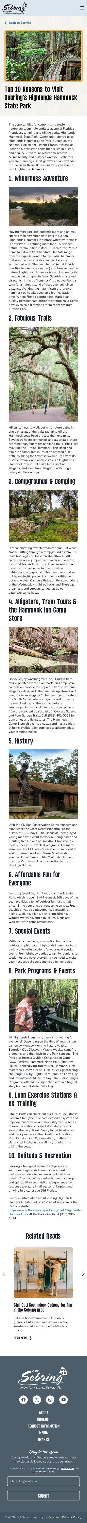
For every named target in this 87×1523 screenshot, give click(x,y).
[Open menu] (82, 8)
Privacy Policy (67, 1468)
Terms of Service (40, 1471)
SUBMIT (43, 1496)
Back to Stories (20, 23)
